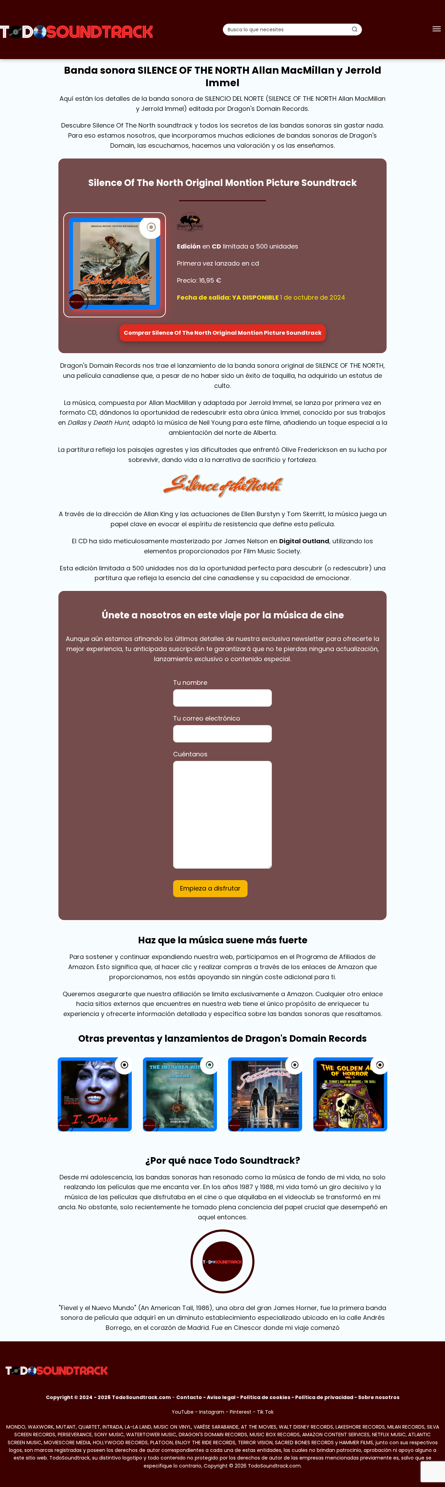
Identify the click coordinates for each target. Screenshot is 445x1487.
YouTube (183, 1411)
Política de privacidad (324, 1397)
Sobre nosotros (378, 1397)
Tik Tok (265, 1411)
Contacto (189, 1397)
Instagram (211, 1411)
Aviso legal (221, 1397)
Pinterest (240, 1411)
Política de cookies (265, 1397)
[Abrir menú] (436, 29)
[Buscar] (354, 29)
